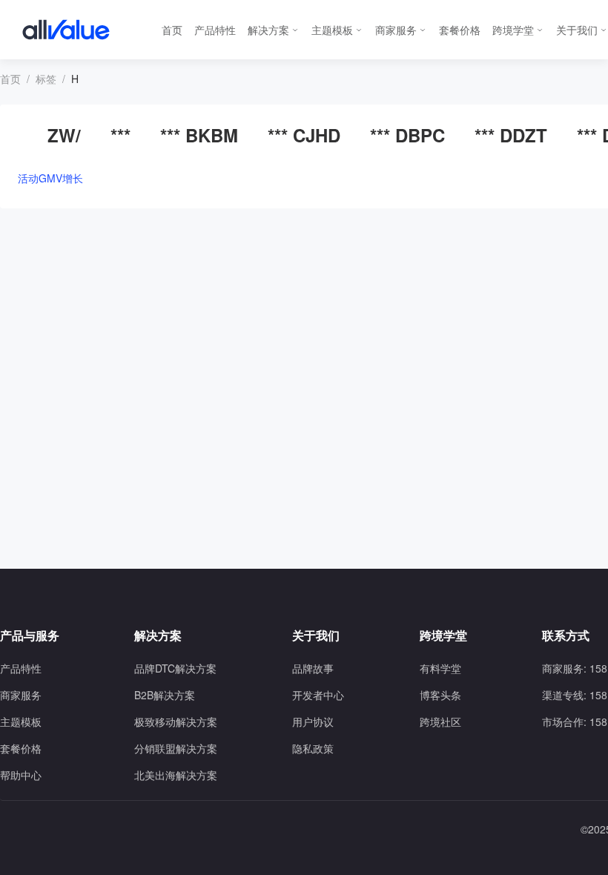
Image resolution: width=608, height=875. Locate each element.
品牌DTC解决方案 (175, 668)
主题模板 (332, 29)
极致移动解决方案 (175, 721)
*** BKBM (199, 135)
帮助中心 (21, 774)
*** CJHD (304, 135)
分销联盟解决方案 (175, 748)
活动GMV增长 (50, 178)
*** (120, 135)
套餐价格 (459, 29)
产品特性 (215, 29)
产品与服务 (29, 635)
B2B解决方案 (164, 694)
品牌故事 (313, 668)
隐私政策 (313, 748)
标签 (46, 78)
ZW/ (64, 135)
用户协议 (313, 721)
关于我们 (577, 29)
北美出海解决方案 (175, 774)
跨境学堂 (513, 29)
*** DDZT (511, 135)
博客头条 (440, 694)
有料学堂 (440, 668)
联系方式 (565, 635)
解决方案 (268, 29)
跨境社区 (440, 721)
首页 (172, 29)
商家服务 (396, 29)
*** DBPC (407, 135)
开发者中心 (318, 694)
